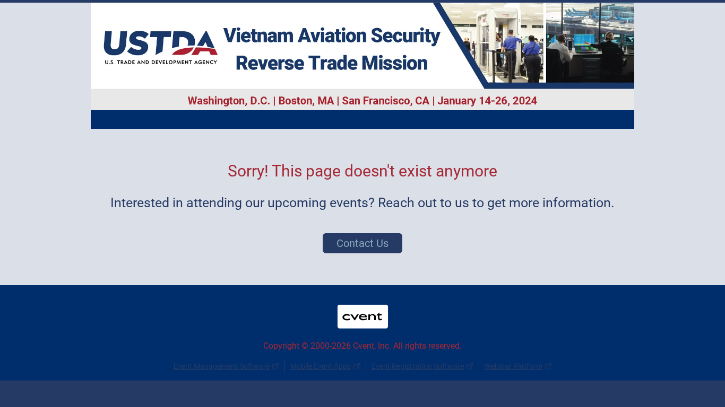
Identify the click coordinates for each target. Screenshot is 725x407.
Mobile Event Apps (320, 366)
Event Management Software (222, 366)
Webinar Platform (513, 366)
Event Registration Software (418, 366)
